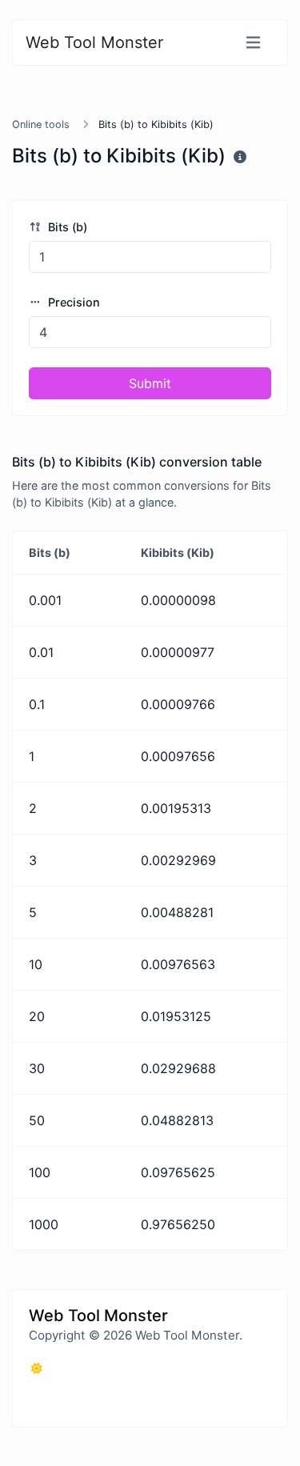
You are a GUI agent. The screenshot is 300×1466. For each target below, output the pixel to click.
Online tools (41, 124)
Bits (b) (66, 227)
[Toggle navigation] (253, 42)
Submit (150, 383)
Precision (72, 302)
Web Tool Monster (94, 42)
